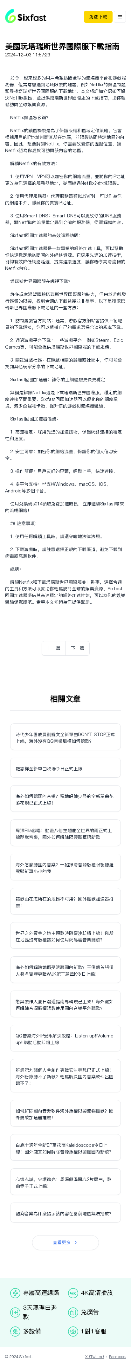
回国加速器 (36, 235)
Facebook (117, 1356)
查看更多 (62, 1242)
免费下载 (98, 17)
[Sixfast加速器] (25, 16)
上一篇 (53, 648)
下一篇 (77, 648)
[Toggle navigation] (120, 17)
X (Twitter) (94, 1356)
